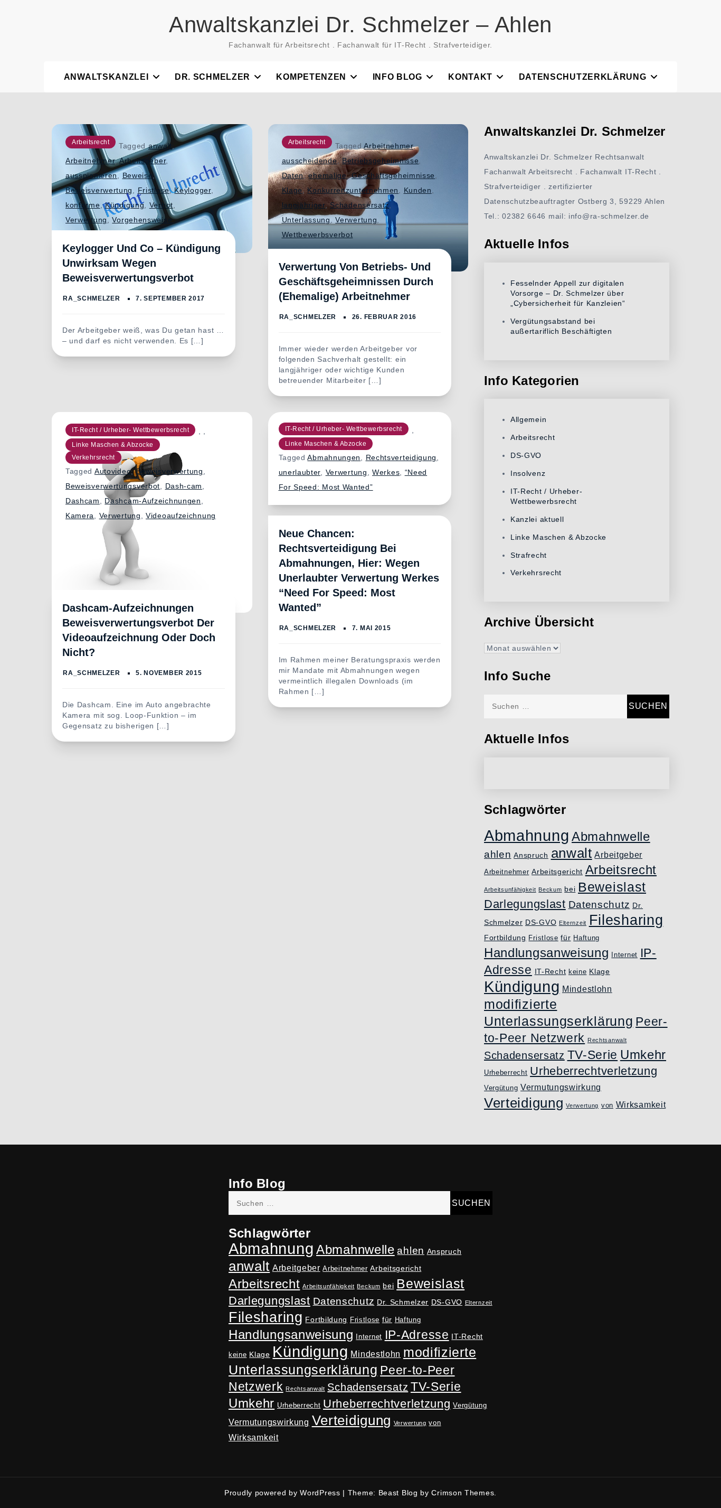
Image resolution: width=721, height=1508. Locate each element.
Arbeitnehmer (90, 160)
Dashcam (82, 501)
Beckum (550, 889)
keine (577, 972)
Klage (292, 190)
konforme (82, 205)
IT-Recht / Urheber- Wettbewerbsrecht (130, 430)
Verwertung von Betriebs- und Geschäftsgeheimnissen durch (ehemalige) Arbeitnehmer (356, 281)
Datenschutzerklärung (583, 76)
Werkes (386, 472)
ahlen (497, 854)
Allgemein (528, 419)
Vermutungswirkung (560, 1087)
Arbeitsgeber (142, 160)
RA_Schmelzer (91, 298)
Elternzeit (572, 923)
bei (569, 889)
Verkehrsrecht (93, 457)
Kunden (418, 190)
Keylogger (192, 190)
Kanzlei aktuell (537, 519)
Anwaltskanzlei (106, 76)
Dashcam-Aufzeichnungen (153, 501)
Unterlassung (306, 220)
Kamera (79, 515)
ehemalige (327, 175)
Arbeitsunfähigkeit (510, 889)
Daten (293, 175)
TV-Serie (592, 1055)
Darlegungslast (525, 904)
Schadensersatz (359, 205)
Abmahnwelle (611, 837)
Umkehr (643, 1054)
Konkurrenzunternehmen (353, 190)
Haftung (586, 938)
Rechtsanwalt (607, 1040)
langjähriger (303, 205)
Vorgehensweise (142, 220)
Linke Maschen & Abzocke (113, 444)
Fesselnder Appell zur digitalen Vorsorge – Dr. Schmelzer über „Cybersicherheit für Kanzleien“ (567, 293)
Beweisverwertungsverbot (112, 486)
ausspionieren (91, 175)
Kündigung (124, 205)
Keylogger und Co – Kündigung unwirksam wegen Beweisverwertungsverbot (141, 263)
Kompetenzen (311, 76)
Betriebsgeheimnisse (380, 160)
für (566, 937)
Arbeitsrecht (90, 142)
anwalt (160, 146)
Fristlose (153, 190)
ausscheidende (309, 160)
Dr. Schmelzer (212, 76)
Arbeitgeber (618, 854)
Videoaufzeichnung (181, 515)
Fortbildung (505, 937)
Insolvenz (527, 473)
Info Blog (397, 76)
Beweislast (612, 886)
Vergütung (501, 1088)
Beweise (137, 175)
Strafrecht (528, 555)
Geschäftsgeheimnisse (393, 175)
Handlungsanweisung (546, 952)
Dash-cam (184, 486)
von (607, 1105)
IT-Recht (550, 971)
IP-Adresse (417, 1335)
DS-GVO (526, 455)
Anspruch (531, 855)
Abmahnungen (333, 457)
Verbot (161, 205)
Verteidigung (523, 1103)
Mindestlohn (587, 989)
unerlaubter (300, 472)
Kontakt (470, 76)
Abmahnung (526, 835)
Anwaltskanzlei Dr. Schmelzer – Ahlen (360, 24)
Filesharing (626, 920)
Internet (624, 955)
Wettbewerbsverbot (317, 234)
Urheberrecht (505, 1072)
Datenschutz (599, 904)
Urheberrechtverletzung (593, 1071)
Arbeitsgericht (557, 871)
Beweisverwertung (98, 190)
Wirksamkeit (641, 1104)
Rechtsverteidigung (401, 457)
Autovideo (112, 471)
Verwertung (86, 220)
